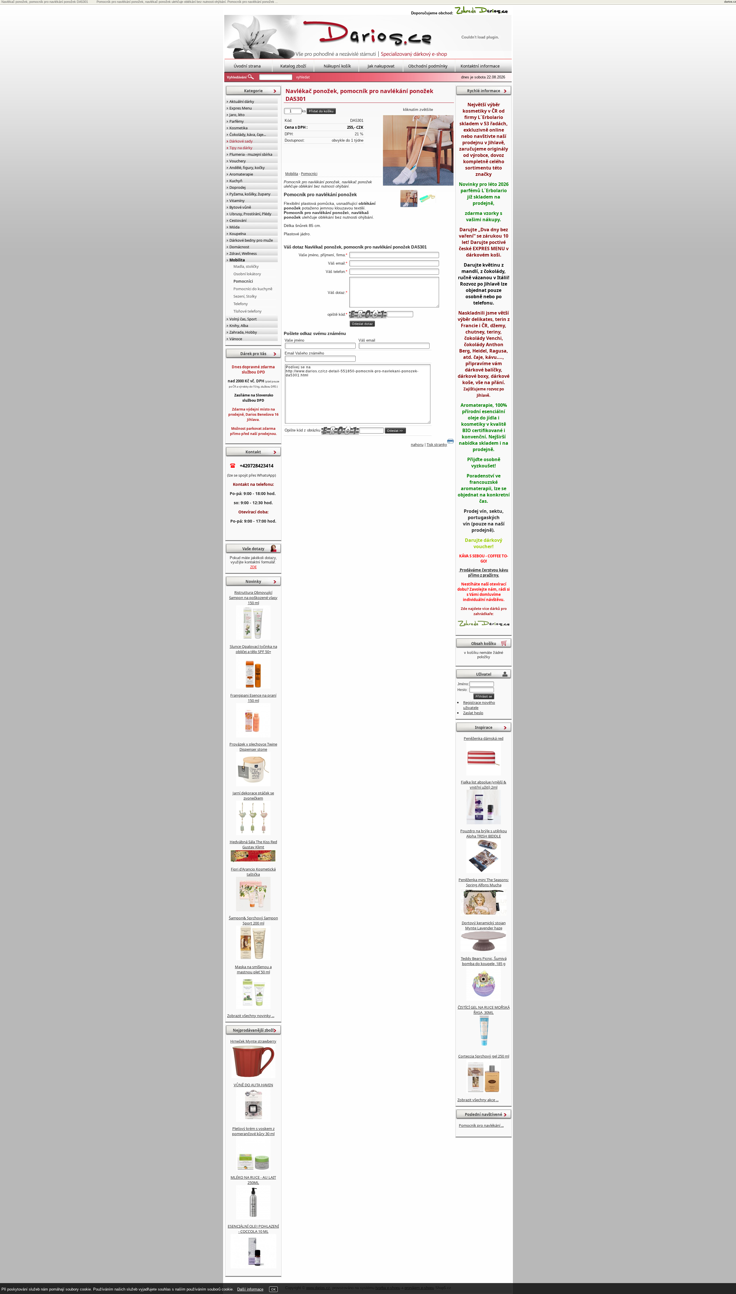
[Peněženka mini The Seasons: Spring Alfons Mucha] (484, 914)
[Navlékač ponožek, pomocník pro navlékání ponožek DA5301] (427, 198)
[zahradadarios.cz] (481, 13)
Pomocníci (309, 173)
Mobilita (291, 173)
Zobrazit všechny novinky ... (250, 1015)
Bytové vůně (240, 207)
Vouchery (237, 160)
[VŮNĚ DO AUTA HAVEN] (253, 1120)
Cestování (237, 220)
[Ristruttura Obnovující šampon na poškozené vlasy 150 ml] (253, 638)
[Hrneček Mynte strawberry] (253, 1076)
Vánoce (235, 338)
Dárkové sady (241, 141)
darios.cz (730, 1)
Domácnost (239, 246)
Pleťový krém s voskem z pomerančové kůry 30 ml (253, 1131)
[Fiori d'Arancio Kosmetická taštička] (253, 909)
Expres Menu (240, 108)
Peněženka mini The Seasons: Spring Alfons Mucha (484, 882)
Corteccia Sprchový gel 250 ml (483, 1056)
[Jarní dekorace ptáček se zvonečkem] (253, 833)
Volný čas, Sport (243, 318)
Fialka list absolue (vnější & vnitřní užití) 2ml (483, 784)
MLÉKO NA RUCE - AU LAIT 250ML (253, 1180)
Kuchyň (235, 180)
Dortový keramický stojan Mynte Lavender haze (484, 925)
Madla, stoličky (246, 266)
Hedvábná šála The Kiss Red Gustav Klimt (253, 844)
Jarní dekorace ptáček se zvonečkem (253, 795)
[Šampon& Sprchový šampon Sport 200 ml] (253, 958)
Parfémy (236, 121)
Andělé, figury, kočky (247, 167)
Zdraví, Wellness (243, 253)
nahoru (417, 444)
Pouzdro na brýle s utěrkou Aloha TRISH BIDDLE (483, 833)
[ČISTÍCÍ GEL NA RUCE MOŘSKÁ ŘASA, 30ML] (483, 1048)
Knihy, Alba (238, 325)
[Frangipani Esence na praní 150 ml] (253, 736)
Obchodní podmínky (427, 66)
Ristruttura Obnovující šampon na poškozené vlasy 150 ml (253, 597)
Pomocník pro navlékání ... (481, 1125)
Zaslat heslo (473, 712)
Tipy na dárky (240, 147)
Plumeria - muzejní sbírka (250, 154)
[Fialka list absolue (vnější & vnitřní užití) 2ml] (484, 822)
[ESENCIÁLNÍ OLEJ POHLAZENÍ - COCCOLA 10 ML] (253, 1267)
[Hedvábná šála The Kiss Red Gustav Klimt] (253, 861)
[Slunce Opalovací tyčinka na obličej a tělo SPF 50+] (253, 687)
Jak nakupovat (381, 66)
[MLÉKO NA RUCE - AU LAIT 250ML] (253, 1218)
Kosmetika (238, 127)
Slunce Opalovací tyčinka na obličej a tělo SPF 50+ (253, 649)
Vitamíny (237, 200)
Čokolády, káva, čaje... (247, 134)
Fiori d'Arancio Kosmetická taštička (253, 871)
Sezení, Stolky (245, 296)
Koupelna (237, 233)
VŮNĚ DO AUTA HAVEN (253, 1084)
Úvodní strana (247, 66)
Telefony (240, 303)
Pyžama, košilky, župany (250, 194)
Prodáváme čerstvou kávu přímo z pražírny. (483, 572)
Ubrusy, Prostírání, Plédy (250, 213)
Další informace (250, 1289)
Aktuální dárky (241, 101)
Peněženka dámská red (483, 738)
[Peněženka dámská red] (483, 774)
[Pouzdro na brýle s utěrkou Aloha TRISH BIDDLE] (483, 871)
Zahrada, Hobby (243, 332)
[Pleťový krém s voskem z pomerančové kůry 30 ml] (253, 1169)
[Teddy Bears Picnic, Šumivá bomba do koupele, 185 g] (483, 999)
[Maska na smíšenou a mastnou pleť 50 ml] (253, 1007)
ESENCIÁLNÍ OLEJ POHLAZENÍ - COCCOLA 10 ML (253, 1229)
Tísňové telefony (247, 311)
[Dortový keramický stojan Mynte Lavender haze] (484, 950)
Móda (234, 227)
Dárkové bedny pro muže (251, 240)
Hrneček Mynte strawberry (253, 1041)
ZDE (253, 566)
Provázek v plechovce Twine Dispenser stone (253, 747)
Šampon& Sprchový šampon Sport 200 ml (253, 920)
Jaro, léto (237, 114)
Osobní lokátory (247, 273)
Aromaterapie (241, 174)
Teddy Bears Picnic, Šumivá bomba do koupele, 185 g (484, 961)
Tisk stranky (437, 444)
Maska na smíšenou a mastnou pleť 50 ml (253, 969)
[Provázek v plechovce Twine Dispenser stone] (253, 784)
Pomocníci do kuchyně (252, 288)
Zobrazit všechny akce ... (478, 1099)
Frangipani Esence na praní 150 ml (253, 698)
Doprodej (237, 187)
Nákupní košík (337, 66)
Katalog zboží (293, 66)
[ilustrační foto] (418, 150)
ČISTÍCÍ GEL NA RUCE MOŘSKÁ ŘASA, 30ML (484, 1010)
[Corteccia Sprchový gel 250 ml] (483, 1091)
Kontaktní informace (480, 66)
